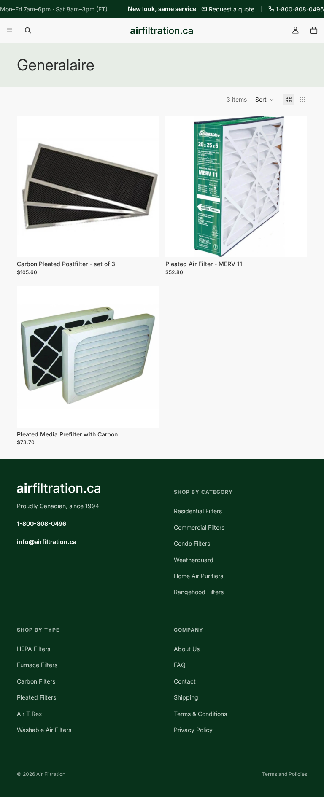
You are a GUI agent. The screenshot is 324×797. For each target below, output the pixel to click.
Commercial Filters (199, 527)
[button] (264, 99)
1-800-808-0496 (300, 9)
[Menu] (9, 30)
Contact (185, 681)
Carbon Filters (36, 681)
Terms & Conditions (200, 713)
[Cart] (314, 30)
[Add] (145, 414)
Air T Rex (29, 713)
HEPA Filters (33, 648)
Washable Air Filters (44, 729)
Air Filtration (50, 774)
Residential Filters (198, 510)
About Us (187, 648)
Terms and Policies (284, 774)
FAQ (180, 664)
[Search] (28, 30)
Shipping (186, 697)
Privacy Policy (193, 729)
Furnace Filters (37, 664)
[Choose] (145, 244)
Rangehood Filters (199, 591)
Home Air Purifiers (198, 575)
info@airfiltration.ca (46, 541)
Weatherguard (193, 559)
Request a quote (231, 9)
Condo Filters (192, 543)
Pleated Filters (36, 697)
